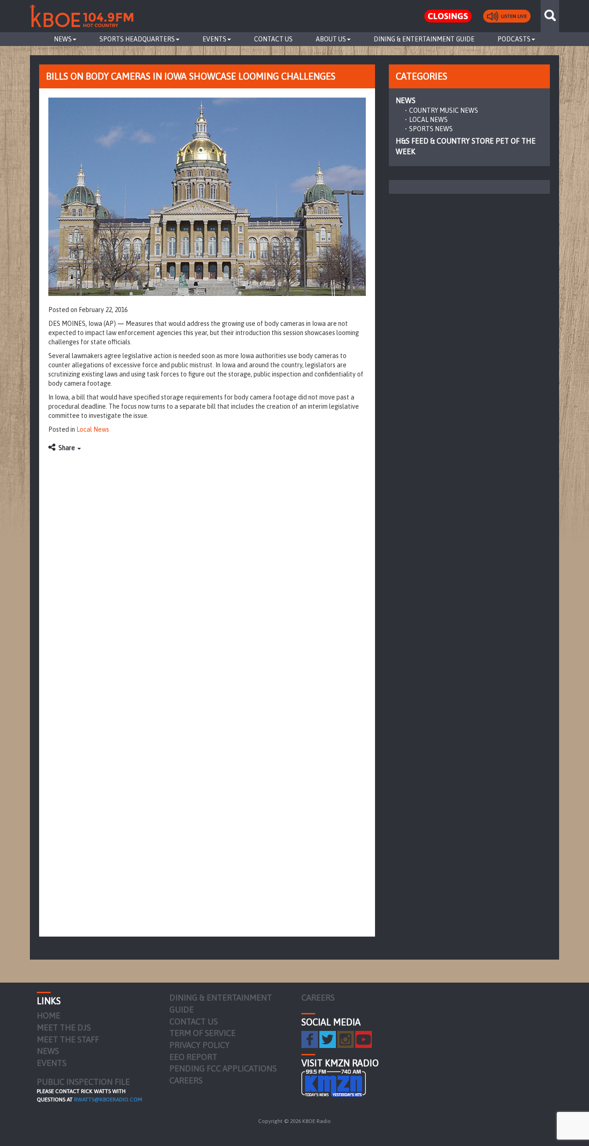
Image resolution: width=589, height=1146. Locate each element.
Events (214, 39)
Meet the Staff (68, 1039)
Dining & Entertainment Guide (424, 39)
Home (48, 1015)
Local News (92, 429)
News (63, 39)
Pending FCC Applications (223, 1068)
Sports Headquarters (137, 39)
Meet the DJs (64, 1027)
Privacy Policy (199, 1045)
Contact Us (273, 39)
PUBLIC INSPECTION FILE (83, 1082)
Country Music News (443, 110)
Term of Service (202, 1033)
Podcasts (514, 39)
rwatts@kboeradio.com (108, 1099)
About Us (331, 39)
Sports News (431, 129)
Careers (185, 1080)
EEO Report (193, 1057)
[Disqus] (207, 572)
